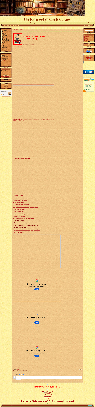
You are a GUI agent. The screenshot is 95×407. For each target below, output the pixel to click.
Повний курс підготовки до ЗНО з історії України (5, 57)
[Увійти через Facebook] (21, 374)
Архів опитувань (7, 76)
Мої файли (3, 55)
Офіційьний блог (86, 36)
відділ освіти (86, 38)
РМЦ (85, 37)
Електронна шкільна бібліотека (89, 58)
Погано (4, 73)
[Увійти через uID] (19, 374)
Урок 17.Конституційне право (17, 46)
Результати (2, 76)
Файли (17, 29)
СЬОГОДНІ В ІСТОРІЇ (47, 391)
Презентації (3, 60)
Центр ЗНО (86, 40)
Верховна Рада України (87, 39)
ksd (22, 369)
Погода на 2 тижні (86, 94)
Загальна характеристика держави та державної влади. (21, 158)
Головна (4, 25)
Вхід (18, 25)
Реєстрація (15, 25)
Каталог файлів (9, 25)
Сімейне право (19, 232)
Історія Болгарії (4, 59)
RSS (91, 25)
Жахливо (4, 74)
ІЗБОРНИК (47, 397)
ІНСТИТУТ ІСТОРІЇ (47, 394)
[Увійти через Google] (23, 374)
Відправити (19, 379)
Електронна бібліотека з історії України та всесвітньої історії (47, 401)
